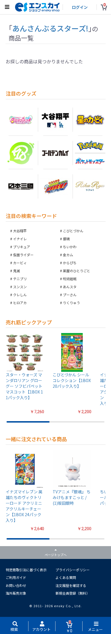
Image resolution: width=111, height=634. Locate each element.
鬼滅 (16, 270)
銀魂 (66, 238)
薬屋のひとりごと (76, 270)
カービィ (20, 262)
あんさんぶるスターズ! (50, 28)
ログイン (80, 7)
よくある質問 (66, 577)
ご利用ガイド (16, 577)
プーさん (70, 294)
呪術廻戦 (70, 278)
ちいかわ (70, 246)
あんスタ (70, 286)
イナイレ (20, 238)
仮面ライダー (23, 254)
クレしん (20, 294)
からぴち (70, 262)
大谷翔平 (20, 230)
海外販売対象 (16, 593)
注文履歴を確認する (71, 585)
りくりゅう (71, 302)
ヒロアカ (20, 302)
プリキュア (21, 246)
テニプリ (20, 278)
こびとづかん (73, 230)
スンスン (20, 286)
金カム (68, 254)
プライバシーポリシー (73, 569)
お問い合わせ (16, 585)
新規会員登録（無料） (73, 593)
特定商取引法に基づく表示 (26, 569)
